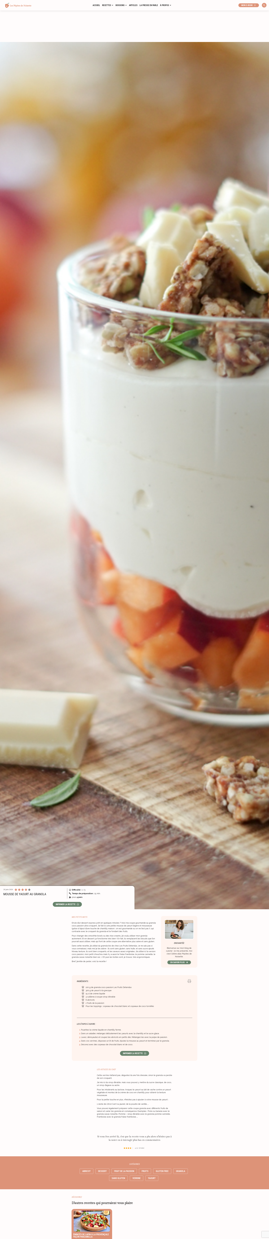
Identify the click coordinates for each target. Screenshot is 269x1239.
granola (180, 1171)
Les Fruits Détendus (128, 946)
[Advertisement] (134, 26)
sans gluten (118, 1178)
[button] (108, 5)
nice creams (115, 936)
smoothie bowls (95, 936)
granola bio (106, 946)
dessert (102, 1171)
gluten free (162, 1171)
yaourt (152, 1178)
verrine (137, 1178)
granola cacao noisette (82, 957)
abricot (86, 1171)
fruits (145, 1171)
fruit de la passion (124, 1171)
